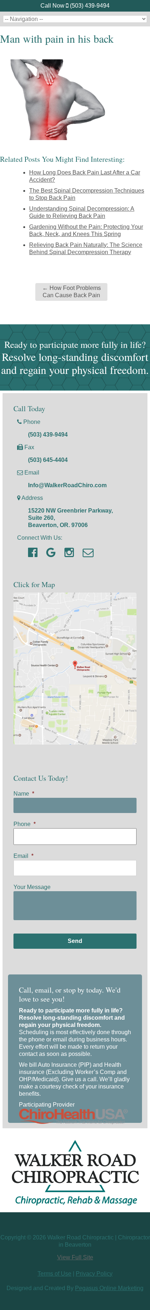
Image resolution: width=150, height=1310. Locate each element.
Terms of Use (54, 1274)
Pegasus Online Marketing (109, 1288)
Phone (24, 824)
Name (23, 794)
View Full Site (75, 1257)
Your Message (32, 887)
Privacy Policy (94, 1274)
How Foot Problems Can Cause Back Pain (71, 292)
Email (23, 856)
